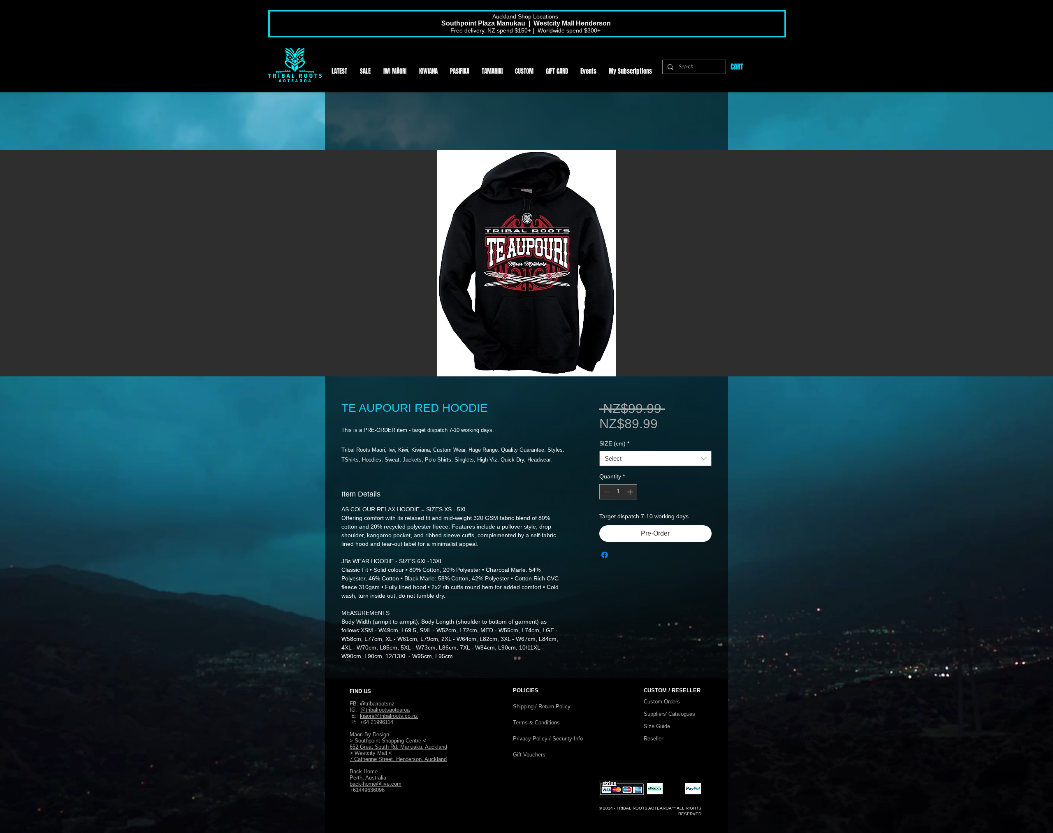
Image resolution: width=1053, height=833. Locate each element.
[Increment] (631, 492)
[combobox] (655, 458)
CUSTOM (656, 690)
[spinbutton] (618, 492)
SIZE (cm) (614, 443)
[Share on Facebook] (605, 555)
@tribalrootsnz (377, 704)
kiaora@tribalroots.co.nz (389, 716)
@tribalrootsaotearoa (385, 710)
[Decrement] (606, 492)
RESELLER (686, 690)
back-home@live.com (375, 784)
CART (737, 67)
